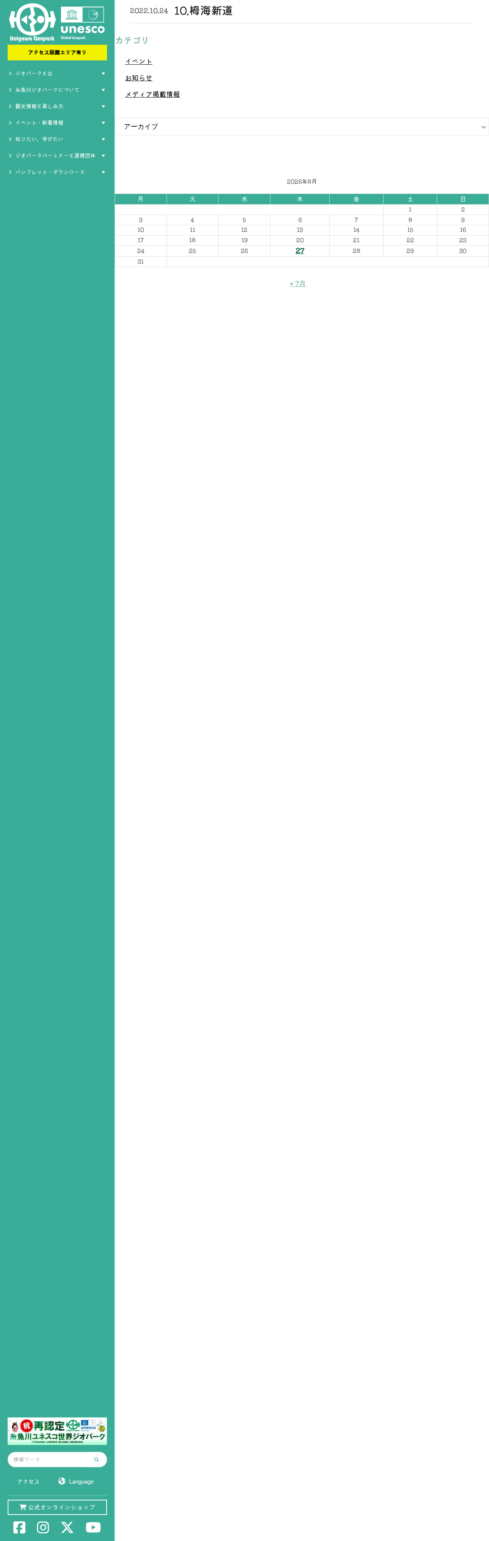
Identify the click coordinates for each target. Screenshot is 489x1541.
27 (300, 250)
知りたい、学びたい (39, 139)
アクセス (28, 1481)
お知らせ (138, 77)
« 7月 (298, 283)
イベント (138, 61)
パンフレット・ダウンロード (50, 172)
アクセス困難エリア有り (57, 52)
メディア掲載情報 (152, 94)
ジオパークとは (34, 73)
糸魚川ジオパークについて (47, 90)
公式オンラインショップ (60, 1507)
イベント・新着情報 (39, 122)
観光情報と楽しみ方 (39, 106)
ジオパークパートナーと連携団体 (55, 155)
